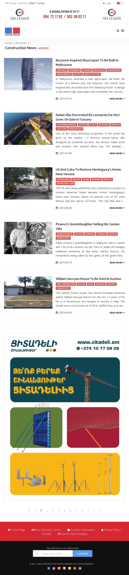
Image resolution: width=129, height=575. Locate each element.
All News (21, 43)
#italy (92, 125)
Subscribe (82, 553)
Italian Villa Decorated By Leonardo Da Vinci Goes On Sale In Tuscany (88, 117)
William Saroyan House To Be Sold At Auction (88, 279)
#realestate (75, 129)
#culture (62, 129)
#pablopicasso (64, 234)
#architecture (92, 74)
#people (78, 74)
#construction (65, 183)
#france (89, 234)
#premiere (74, 70)
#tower (86, 70)
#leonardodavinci (66, 125)
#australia (99, 70)
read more (116, 98)
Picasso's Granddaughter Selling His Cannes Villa (88, 226)
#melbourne (114, 70)
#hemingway (63, 179)
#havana (96, 179)
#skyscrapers (64, 74)
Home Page (18, 530)
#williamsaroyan (66, 284)
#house (83, 125)
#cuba (86, 179)
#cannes (101, 234)
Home (8, 43)
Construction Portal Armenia (57, 564)
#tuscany (104, 125)
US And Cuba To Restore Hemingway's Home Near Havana (88, 172)
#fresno (100, 284)
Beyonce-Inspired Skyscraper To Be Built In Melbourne (87, 62)
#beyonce (62, 70)
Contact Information (83, 530)
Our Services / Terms (48, 530)
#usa (90, 284)
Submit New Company (74, 534)
